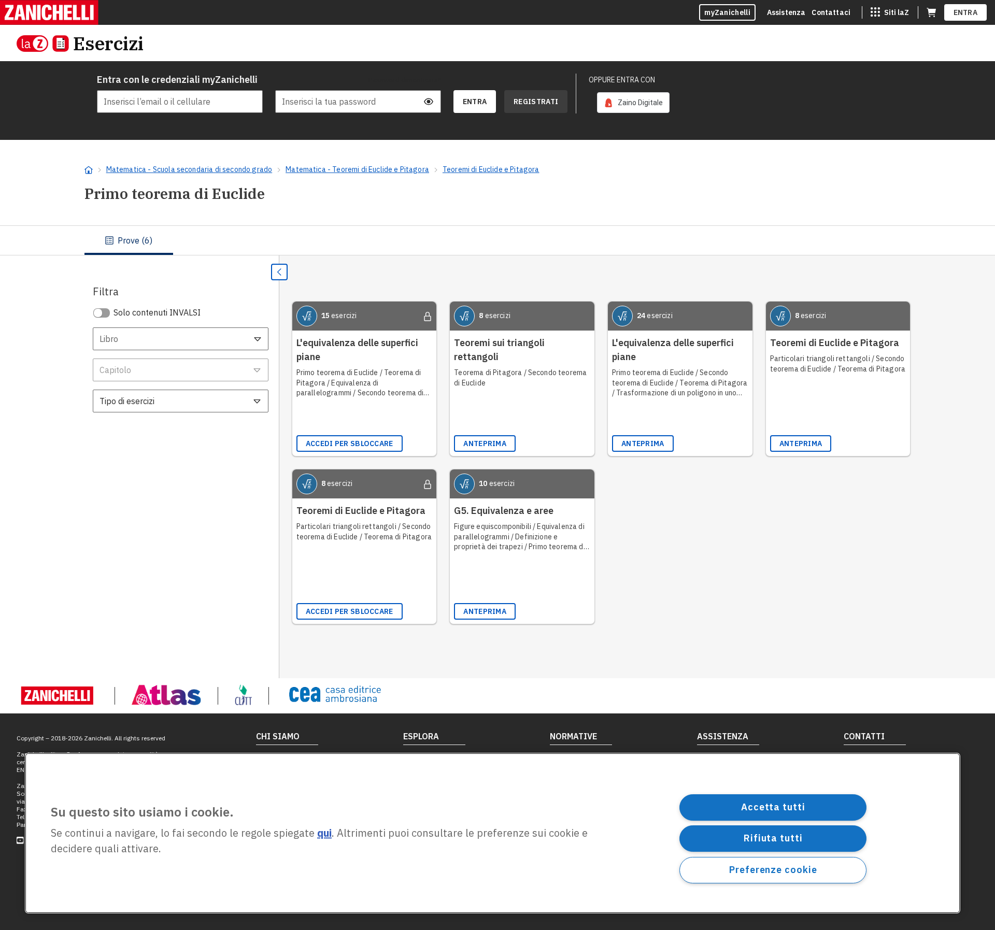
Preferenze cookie (773, 870)
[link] (633, 102)
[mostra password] (428, 101)
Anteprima (484, 443)
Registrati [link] (536, 101)
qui (324, 833)
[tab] (128, 240)
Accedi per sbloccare (349, 443)
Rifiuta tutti (773, 838)
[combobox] (180, 338)
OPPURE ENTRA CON (622, 79)
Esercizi (108, 43)
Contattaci (831, 12)
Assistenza (786, 12)
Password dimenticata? (404, 79)
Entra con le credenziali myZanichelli (177, 79)
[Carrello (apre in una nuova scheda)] (931, 12)
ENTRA (966, 12)
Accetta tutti (773, 807)
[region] (492, 833)
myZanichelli (727, 12)
